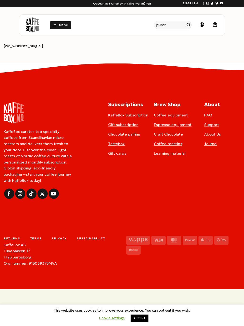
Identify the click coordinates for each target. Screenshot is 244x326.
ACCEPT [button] (139, 318)
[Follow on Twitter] (216, 3)
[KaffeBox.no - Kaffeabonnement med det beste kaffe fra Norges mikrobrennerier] (32, 25)
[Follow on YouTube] (221, 3)
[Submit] (188, 25)
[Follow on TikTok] (212, 3)
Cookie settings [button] (112, 318)
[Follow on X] (42, 194)
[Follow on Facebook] (203, 3)
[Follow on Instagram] (207, 3)
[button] (60, 25)
